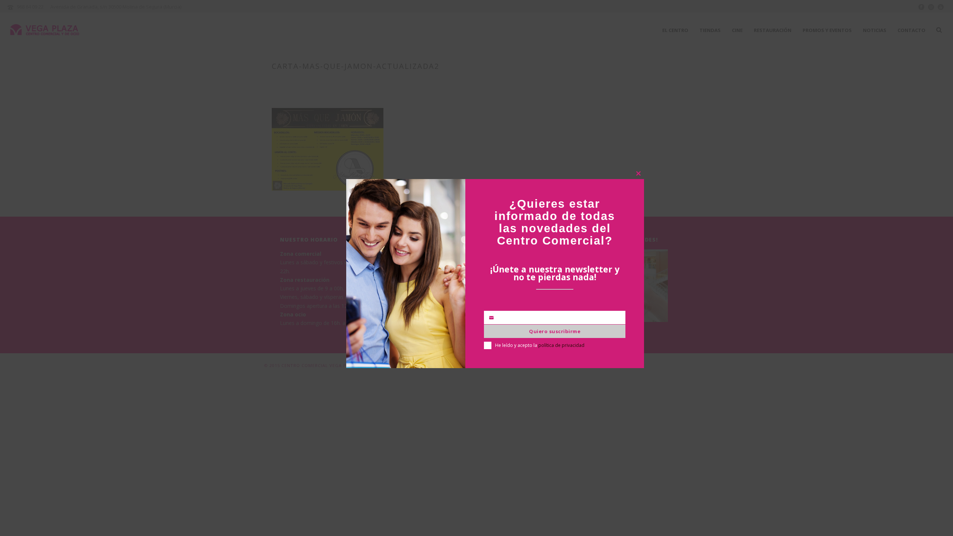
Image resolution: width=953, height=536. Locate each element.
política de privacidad (561, 345)
